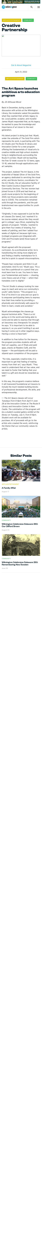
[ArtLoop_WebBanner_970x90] (21, 1)
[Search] (31, 7)
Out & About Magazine (21, 65)
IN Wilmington (9, 7)
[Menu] (38, 7)
